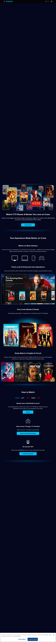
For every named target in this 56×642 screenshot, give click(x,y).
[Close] (53, 635)
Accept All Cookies (32, 639)
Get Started (28, 225)
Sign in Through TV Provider (28, 433)
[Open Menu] (4, 1)
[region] (28, 637)
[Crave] (25, 1)
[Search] (46, 1)
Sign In (28, 412)
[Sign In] (51, 1)
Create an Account (28, 453)
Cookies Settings (22, 639)
